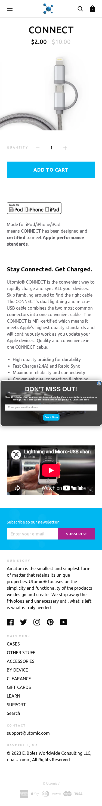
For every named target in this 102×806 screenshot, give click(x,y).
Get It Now (50, 417)
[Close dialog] (99, 383)
